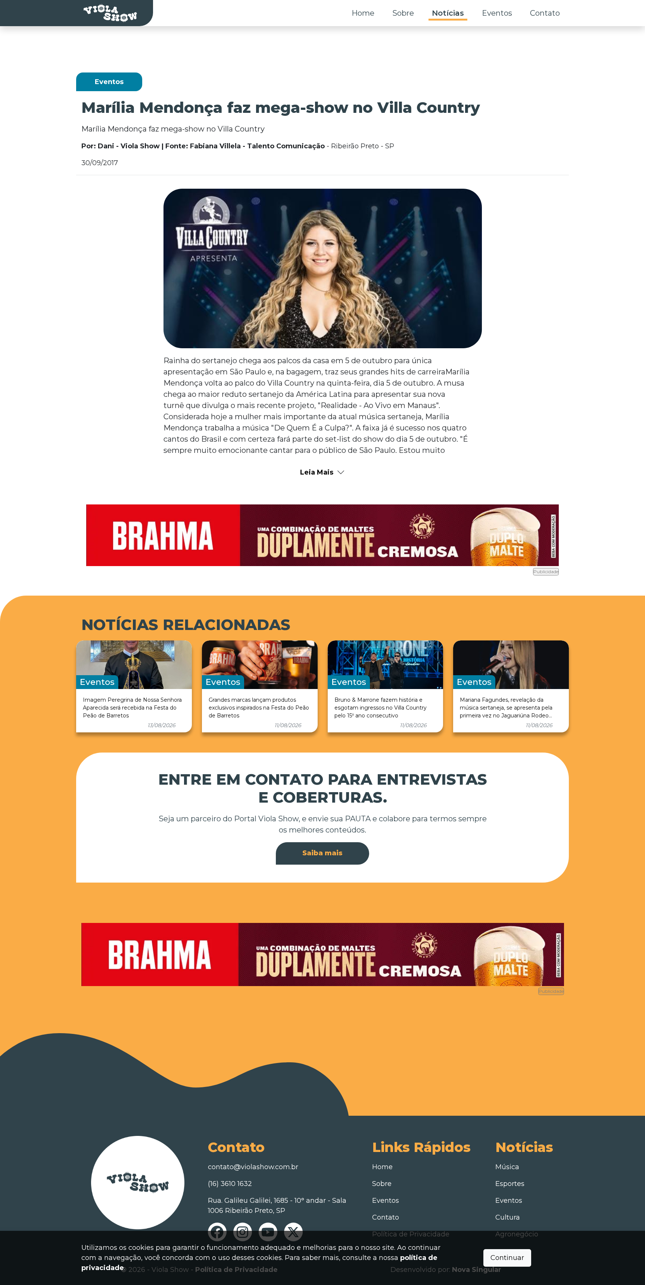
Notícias (448, 13)
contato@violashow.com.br (253, 1167)
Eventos (497, 13)
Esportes (509, 1184)
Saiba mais (322, 853)
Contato (545, 13)
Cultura (507, 1217)
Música (507, 1167)
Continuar (507, 1258)
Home (363, 13)
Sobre (403, 13)
